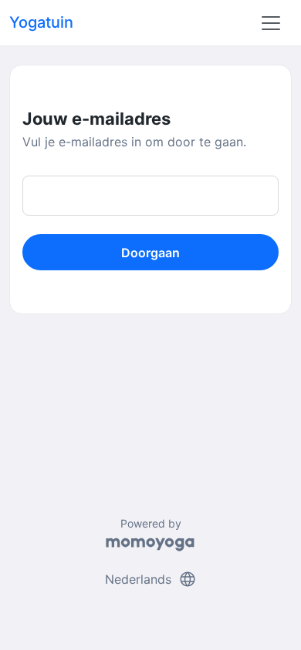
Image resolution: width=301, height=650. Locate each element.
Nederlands (151, 579)
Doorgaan (150, 252)
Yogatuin (41, 22)
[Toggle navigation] (271, 23)
